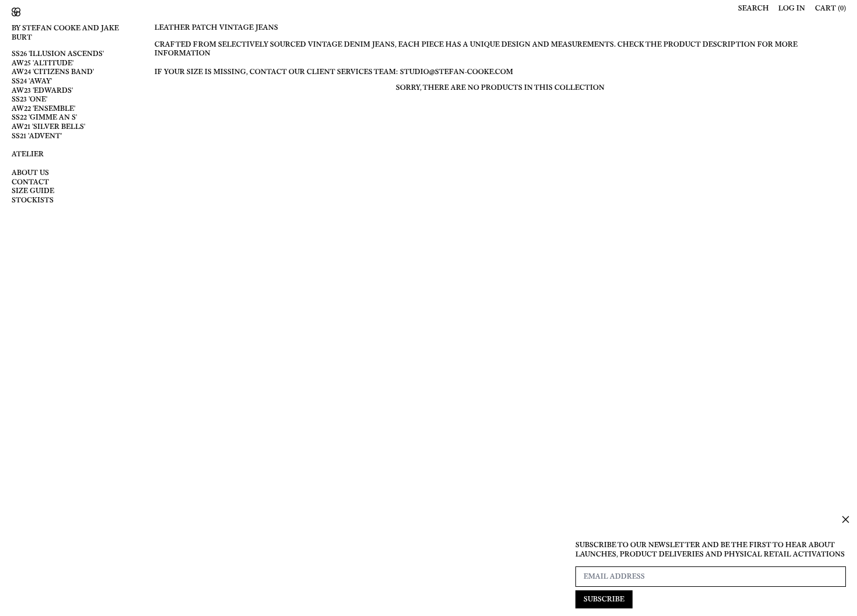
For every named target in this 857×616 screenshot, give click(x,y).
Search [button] (753, 8)
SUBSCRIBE (604, 599)
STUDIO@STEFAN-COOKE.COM (456, 71)
